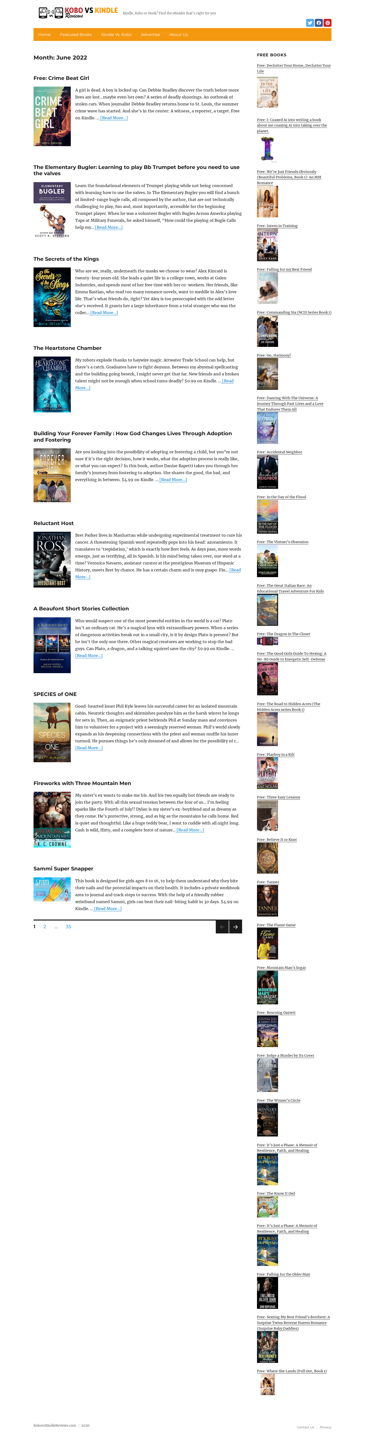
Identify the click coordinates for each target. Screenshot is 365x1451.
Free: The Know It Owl (276, 1193)
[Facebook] (319, 23)
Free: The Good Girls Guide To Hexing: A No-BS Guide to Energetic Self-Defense (292, 656)
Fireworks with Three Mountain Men (82, 783)
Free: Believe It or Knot (277, 839)
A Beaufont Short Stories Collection (81, 608)
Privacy (325, 1427)
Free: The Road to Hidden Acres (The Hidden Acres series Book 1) (288, 707)
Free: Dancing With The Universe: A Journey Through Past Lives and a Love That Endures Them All (290, 403)
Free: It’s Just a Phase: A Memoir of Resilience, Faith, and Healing (287, 1148)
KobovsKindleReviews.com (55, 1425)
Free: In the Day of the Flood (281, 497)
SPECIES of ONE (55, 694)
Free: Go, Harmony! (274, 355)
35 (70, 926)
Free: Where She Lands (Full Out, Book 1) (292, 1371)
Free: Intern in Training (277, 226)
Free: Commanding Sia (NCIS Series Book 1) (294, 312)
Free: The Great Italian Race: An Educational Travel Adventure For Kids (290, 588)
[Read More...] (113, 117)
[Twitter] (310, 23)
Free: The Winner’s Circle (278, 1100)
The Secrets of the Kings (66, 259)
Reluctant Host (54, 523)
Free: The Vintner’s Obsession (282, 542)
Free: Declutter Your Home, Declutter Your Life (294, 68)
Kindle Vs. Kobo (116, 34)
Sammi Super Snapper (63, 868)
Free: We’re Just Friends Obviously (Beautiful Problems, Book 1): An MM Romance (289, 177)
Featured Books (76, 34)
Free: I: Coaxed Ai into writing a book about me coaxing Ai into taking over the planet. (292, 125)
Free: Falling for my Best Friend (284, 269)
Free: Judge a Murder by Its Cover (285, 1055)
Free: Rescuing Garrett (276, 1012)
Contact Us (305, 1427)
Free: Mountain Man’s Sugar (281, 967)
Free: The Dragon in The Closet (283, 634)
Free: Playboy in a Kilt (276, 754)
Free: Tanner (268, 882)
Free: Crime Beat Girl (61, 78)
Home (44, 34)
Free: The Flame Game (276, 925)
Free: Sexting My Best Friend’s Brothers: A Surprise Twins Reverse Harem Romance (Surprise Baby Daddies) (293, 1322)
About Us (178, 34)
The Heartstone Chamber (68, 348)
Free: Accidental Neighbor (279, 452)
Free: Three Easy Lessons (278, 797)
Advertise (150, 34)
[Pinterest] (327, 23)
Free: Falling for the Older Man (283, 1274)
